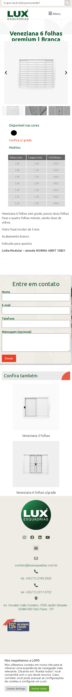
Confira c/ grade (20, 140)
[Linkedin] (40, 537)
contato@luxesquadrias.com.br (36, 565)
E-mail (6, 305)
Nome (6, 292)
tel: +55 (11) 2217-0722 (36, 592)
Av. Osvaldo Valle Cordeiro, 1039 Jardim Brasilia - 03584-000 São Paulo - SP (36, 607)
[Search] (67, 3)
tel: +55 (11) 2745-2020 (36, 578)
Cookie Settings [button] (16, 688)
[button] (54, 13)
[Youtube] (48, 537)
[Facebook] (32, 537)
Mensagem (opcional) (16, 332)
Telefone (8, 318)
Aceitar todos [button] (39, 688)
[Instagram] (24, 537)
